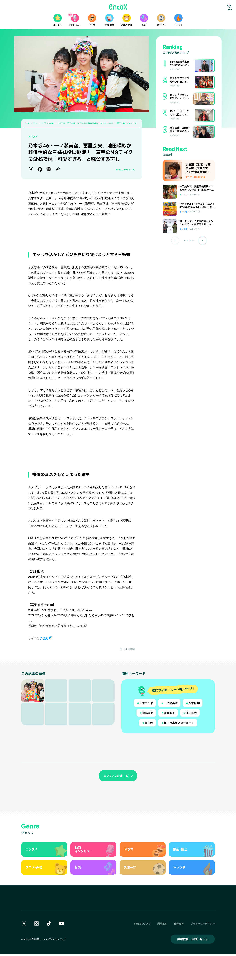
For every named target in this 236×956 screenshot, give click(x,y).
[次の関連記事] (202, 240)
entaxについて (142, 923)
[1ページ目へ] (184, 240)
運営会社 (179, 923)
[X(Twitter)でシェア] (31, 169)
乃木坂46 (193, 703)
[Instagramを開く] (36, 923)
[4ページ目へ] (193, 240)
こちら (44, 638)
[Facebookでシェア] (40, 169)
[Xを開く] (24, 923)
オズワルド (144, 703)
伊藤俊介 (146, 713)
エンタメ (33, 136)
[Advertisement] (81, 232)
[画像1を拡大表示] (32, 690)
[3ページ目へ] (190, 240)
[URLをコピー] (58, 169)
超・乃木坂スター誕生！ (177, 723)
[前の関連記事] (175, 240)
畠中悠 (147, 723)
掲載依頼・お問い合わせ (192, 939)
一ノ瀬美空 (169, 703)
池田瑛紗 (190, 713)
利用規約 (162, 923)
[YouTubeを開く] (61, 923)
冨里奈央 (168, 713)
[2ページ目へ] (187, 240)
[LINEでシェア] (49, 169)
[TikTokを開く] (49, 923)
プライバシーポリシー (203, 923)
